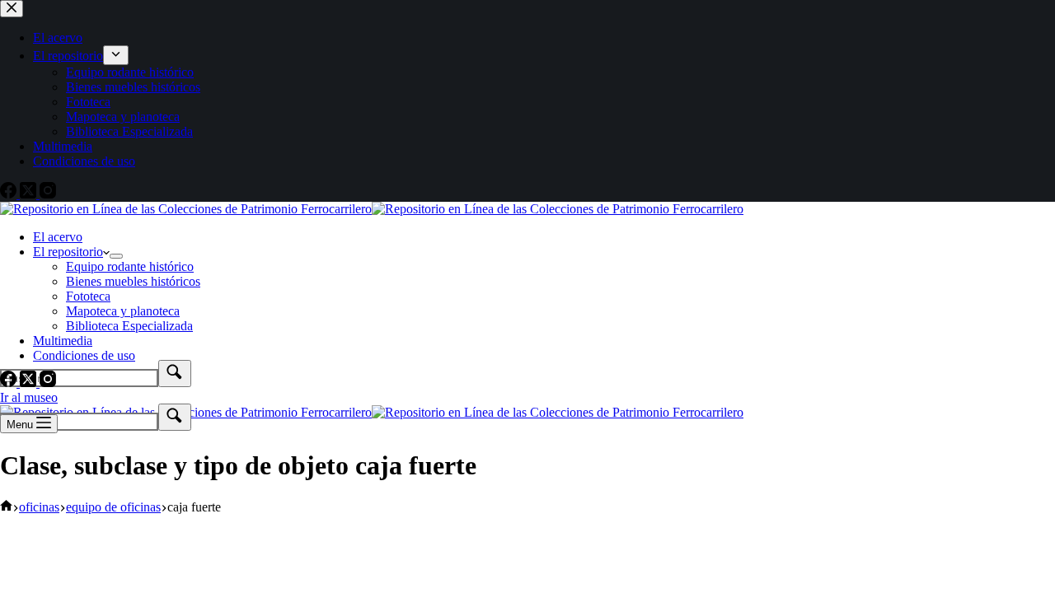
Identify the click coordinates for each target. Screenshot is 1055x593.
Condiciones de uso (84, 355)
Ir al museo (29, 397)
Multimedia (62, 341)
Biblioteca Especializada (129, 326)
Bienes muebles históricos (133, 281)
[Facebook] (10, 383)
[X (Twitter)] (30, 383)
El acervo (57, 237)
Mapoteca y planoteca (123, 311)
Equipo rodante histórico (130, 266)
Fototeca (88, 296)
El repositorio (68, 252)
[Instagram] (48, 383)
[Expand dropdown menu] (116, 256)
